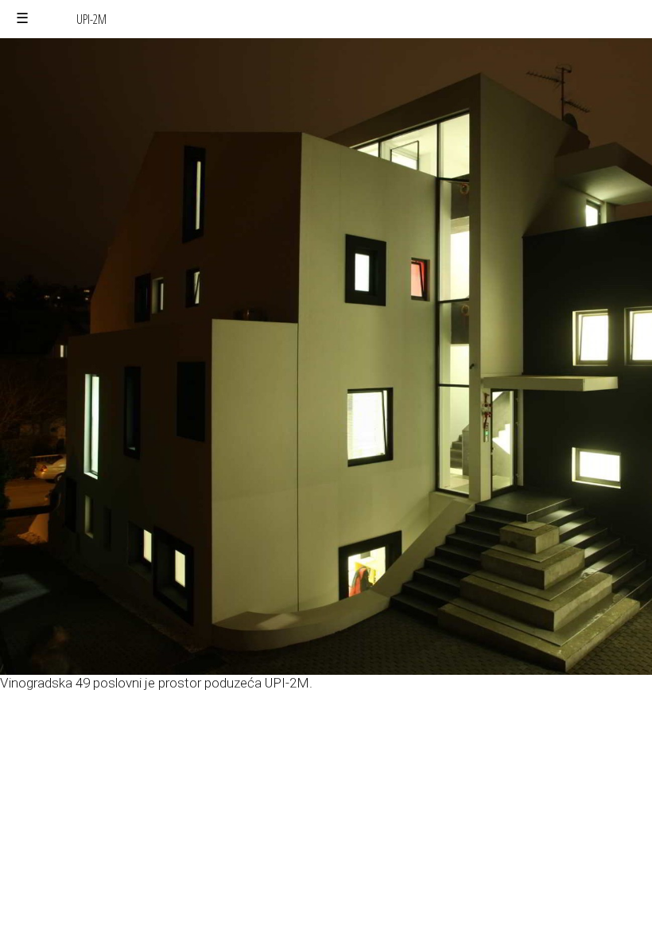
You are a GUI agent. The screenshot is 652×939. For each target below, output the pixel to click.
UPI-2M (91, 19)
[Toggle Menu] (22, 18)
